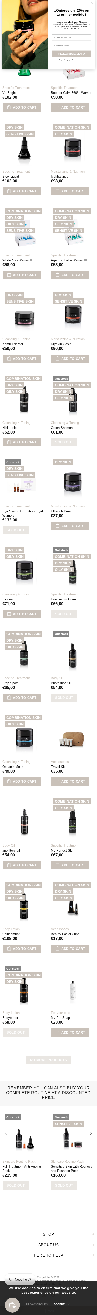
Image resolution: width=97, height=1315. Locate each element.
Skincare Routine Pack (19, 1161)
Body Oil (57, 678)
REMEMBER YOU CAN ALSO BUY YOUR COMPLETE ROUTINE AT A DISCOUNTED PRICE (48, 1093)
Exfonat (8, 599)
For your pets (60, 1013)
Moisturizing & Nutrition (68, 171)
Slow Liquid (10, 176)
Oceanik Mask (12, 767)
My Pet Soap (60, 1018)
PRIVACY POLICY (37, 1304)
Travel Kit (58, 767)
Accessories (60, 762)
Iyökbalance (59, 176)
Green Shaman (62, 428)
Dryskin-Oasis (61, 344)
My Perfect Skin (62, 850)
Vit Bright (9, 93)
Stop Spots (10, 683)
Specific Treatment (16, 88)
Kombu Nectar (12, 344)
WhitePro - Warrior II (17, 260)
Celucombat (11, 934)
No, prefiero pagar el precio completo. (71, 60)
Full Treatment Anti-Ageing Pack (21, 1169)
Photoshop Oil (61, 683)
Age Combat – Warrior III (69, 260)
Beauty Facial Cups (65, 934)
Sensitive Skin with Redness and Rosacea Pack (71, 1169)
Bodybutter (10, 1018)
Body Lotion (11, 929)
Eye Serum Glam (63, 599)
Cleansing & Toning (16, 339)
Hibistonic (9, 428)
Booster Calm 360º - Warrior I (72, 93)
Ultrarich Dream (62, 511)
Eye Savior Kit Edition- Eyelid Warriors (23, 513)
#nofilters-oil (11, 850)
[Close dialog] (92, 3)
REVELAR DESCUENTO (71, 53)
